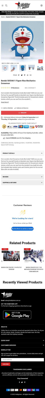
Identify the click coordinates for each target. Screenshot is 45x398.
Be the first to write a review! (22, 229)
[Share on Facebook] (19, 75)
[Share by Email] (30, 75)
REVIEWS (5, 177)
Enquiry (23, 113)
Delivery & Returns (22, 108)
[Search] (6, 5)
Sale (5, 249)
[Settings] (41, 5)
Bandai (11, 143)
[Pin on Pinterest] (25, 75)
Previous (2, 42)
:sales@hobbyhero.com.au (12, 300)
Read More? (5, 102)
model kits (29, 143)
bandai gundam (19, 143)
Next (42, 42)
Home (2, 17)
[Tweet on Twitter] (22, 75)
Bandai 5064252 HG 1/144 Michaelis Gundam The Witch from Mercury (33, 269)
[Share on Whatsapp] (27, 75)
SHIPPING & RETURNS (9, 182)
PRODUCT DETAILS (8, 153)
